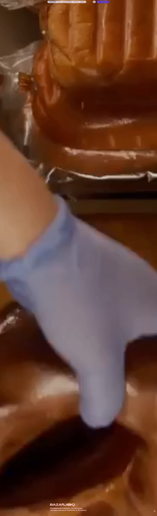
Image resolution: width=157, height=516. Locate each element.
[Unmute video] (155, 511)
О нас (59, 1)
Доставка (76, 1)
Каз (94, 1)
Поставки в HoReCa (67, 1)
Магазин (82, 1)
